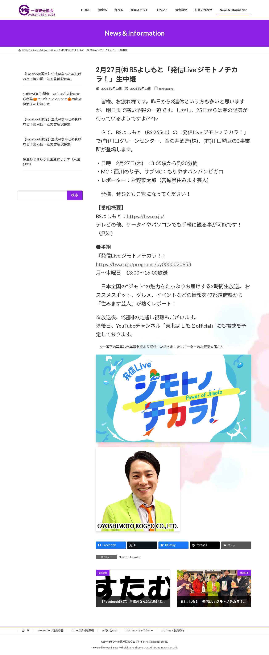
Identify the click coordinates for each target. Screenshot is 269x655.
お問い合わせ (109, 630)
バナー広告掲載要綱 (82, 630)
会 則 (25, 630)
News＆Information (130, 557)
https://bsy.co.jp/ (145, 216)
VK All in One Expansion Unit (162, 647)
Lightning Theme (133, 647)
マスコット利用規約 (172, 630)
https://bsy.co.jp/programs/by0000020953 (143, 264)
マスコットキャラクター (139, 630)
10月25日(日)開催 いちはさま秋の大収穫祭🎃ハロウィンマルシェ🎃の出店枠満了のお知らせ (52, 99)
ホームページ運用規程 (50, 630)
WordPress (111, 647)
